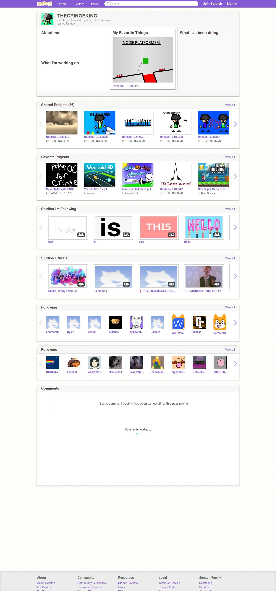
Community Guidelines (92, 583)
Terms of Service (169, 583)
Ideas (95, 4)
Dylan (70, 332)
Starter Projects (128, 583)
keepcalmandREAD (74, 372)
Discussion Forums (90, 587)
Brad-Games (208, 193)
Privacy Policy (168, 587)
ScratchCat (220, 333)
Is (95, 241)
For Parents (44, 587)
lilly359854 (115, 372)
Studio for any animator (62, 291)
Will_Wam (178, 333)
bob (50, 241)
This (141, 241)
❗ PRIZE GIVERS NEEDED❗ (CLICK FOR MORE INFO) (158, 291)
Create (62, 4)
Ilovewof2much (137, 372)
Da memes (100, 291)
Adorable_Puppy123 (95, 372)
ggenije (91, 193)
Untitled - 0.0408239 (96, 137)
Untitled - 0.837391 (209, 137)
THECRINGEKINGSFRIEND (220, 372)
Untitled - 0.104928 (126, 86)
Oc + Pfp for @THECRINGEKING (62, 189)
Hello (187, 241)
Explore (79, 4)
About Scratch (46, 583)
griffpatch (136, 332)
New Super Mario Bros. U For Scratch (213, 189)
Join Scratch (212, 3)
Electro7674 (131, 193)
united (92, 332)
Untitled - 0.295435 (57, 137)
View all (230, 105)
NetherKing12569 (200, 372)
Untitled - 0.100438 (171, 137)
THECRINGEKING (59, 140)
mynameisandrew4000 (179, 372)
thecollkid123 (158, 372)
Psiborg (155, 332)
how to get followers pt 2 (137, 189)
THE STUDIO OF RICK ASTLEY (203, 291)
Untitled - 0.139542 (171, 189)
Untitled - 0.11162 (132, 137)
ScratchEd (205, 583)
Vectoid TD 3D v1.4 (95, 189)
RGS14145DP (53, 372)
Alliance (114, 332)
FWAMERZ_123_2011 (61, 193)
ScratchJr (205, 587)
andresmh (52, 332)
